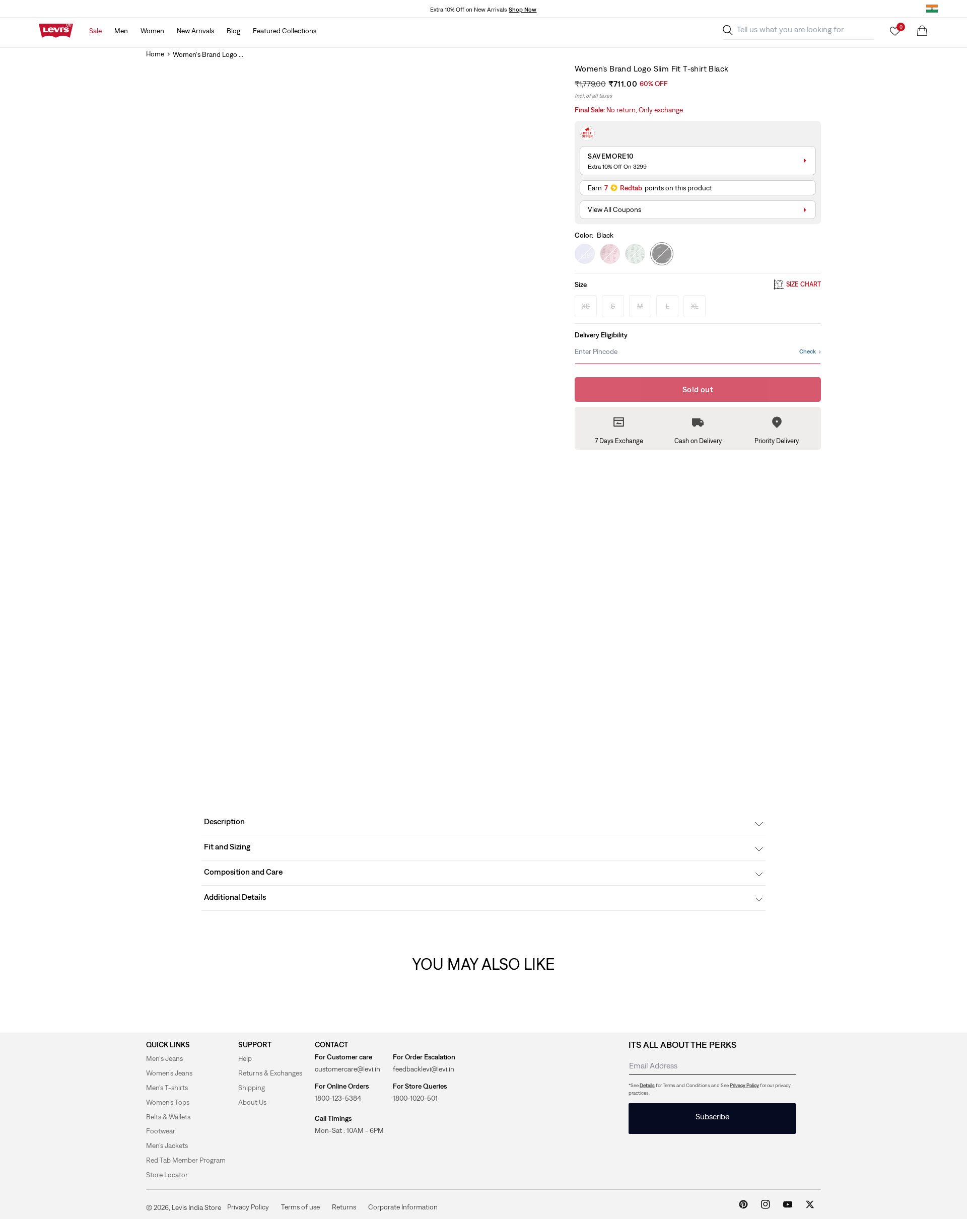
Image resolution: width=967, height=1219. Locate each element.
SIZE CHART (803, 285)
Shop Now (522, 9)
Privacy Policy (744, 1085)
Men (121, 31)
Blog (233, 31)
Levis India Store (196, 1207)
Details (647, 1085)
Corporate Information (403, 1207)
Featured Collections (284, 31)
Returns (344, 1207)
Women (152, 31)
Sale (95, 31)
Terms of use (300, 1207)
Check (807, 351)
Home (155, 54)
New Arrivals (195, 31)
